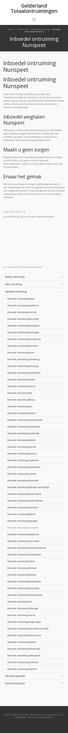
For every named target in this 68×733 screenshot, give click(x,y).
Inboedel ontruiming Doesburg (22, 366)
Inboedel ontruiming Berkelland (23, 325)
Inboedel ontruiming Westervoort (24, 635)
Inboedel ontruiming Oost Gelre (23, 541)
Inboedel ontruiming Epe (19, 406)
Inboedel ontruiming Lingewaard (23, 467)
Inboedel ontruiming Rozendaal (23, 588)
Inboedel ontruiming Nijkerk (21, 514)
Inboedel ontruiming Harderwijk (23, 433)
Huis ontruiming (13, 284)
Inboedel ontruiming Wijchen (21, 642)
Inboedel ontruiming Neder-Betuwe (25, 500)
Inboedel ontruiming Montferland (24, 493)
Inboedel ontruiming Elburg (21, 399)
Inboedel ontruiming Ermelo (21, 413)
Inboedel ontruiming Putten (21, 561)
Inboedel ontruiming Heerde (21, 446)
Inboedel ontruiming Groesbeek (23, 426)
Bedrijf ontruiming (14, 276)
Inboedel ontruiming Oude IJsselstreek (26, 547)
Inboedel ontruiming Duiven (21, 386)
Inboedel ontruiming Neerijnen (22, 507)
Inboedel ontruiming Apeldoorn (23, 305)
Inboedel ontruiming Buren (20, 352)
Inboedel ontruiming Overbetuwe (24, 554)
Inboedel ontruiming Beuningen (23, 332)
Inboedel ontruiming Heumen (22, 453)
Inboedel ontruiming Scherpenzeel (24, 594)
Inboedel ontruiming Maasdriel (22, 480)
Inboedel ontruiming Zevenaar (22, 662)
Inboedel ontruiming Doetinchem (23, 372)
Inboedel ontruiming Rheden (21, 574)
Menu (34, 21)
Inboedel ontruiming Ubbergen (22, 608)
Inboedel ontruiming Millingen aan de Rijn (28, 487)
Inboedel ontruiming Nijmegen (22, 520)
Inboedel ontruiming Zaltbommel (23, 655)
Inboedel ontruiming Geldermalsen (25, 419)
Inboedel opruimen (15, 675)
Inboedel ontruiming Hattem (21, 440)
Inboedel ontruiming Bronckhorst (24, 339)
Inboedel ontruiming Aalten (21, 298)
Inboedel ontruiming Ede (19, 392)
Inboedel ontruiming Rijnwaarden (24, 581)
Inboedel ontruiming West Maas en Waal (27, 628)
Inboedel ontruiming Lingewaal (22, 460)
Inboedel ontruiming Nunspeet (22, 527)
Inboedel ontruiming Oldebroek (23, 534)
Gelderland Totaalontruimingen (34, 8)
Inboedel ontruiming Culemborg (23, 359)
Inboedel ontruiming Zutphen (22, 668)
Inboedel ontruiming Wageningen (24, 621)
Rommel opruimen (15, 683)
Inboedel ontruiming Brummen (22, 345)
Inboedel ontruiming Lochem (21, 473)
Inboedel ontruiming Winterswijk (23, 648)
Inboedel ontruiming (16, 291)
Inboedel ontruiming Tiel (19, 601)
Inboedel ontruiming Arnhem (21, 312)
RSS (34, 724)
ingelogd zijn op (19, 216)
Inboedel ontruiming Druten (21, 379)
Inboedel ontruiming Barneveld (23, 318)
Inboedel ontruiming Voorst (21, 615)
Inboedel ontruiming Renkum (22, 567)
